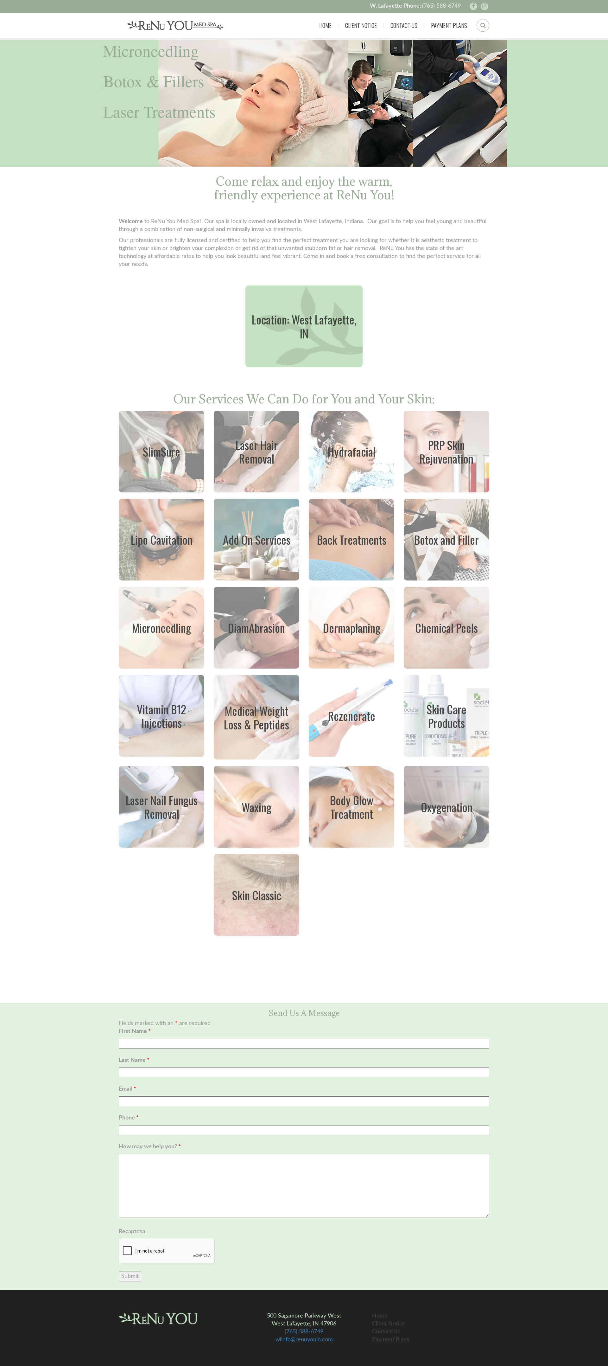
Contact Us (403, 25)
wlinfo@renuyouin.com (304, 1340)
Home (325, 25)
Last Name (134, 1060)
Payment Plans (449, 25)
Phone (129, 1118)
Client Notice (361, 25)
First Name (135, 1031)
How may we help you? (150, 1147)
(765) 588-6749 (441, 6)
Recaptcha (132, 1232)
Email (127, 1089)
